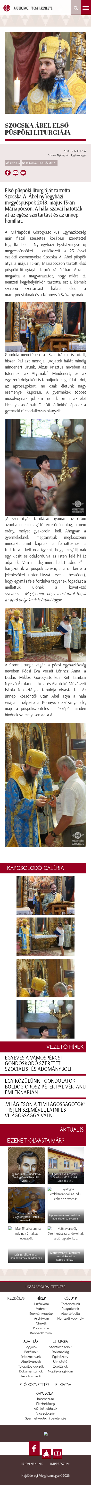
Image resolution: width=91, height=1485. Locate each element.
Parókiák (31, 1352)
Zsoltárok (60, 1366)
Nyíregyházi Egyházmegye (39, 163)
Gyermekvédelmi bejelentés (45, 1418)
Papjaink (31, 1347)
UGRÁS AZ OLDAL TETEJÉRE (45, 1287)
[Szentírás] (57, 1454)
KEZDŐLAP (16, 1298)
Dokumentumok (31, 1371)
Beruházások (31, 1376)
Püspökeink (70, 1309)
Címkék (41, 1323)
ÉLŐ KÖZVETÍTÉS (35, 1384)
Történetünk (70, 1304)
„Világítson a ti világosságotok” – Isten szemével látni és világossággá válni (45, 1110)
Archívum (41, 1318)
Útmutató (60, 1361)
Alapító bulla (70, 1313)
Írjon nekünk (32, 1464)
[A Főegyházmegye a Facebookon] (34, 1449)
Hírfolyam (41, 1304)
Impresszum (60, 1464)
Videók (41, 1309)
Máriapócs (12, 163)
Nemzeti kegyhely (71, 1318)
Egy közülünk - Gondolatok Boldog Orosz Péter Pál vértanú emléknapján (45, 1086)
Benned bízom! (41, 1333)
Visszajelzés (45, 1413)
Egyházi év (60, 1357)
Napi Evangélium (60, 1371)
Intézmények (31, 1357)
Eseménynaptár (41, 1313)
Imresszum (45, 1399)
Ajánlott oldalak (45, 1408)
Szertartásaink (60, 1347)
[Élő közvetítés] (46, 1454)
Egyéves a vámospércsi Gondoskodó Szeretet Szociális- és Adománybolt (38, 1063)
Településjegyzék (31, 1366)
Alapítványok (31, 1361)
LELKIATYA (62, 1384)
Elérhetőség (45, 1404)
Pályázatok (41, 1328)
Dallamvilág (60, 1352)
